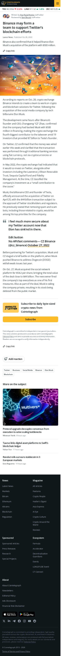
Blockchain (7, 511)
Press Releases (9, 548)
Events (36, 561)
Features (37, 491)
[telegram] (14, 621)
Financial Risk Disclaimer (13, 606)
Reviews (36, 530)
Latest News (8, 37)
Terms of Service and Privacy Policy (16, 651)
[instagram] (24, 621)
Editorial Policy (8, 336)
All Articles (37, 486)
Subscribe (30, 319)
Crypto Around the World (41, 523)
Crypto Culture (39, 516)
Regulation (7, 516)
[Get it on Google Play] (27, 614)
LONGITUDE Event (41, 566)
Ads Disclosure (9, 600)
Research (6, 553)
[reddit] (34, 621)
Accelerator (38, 548)
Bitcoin (5, 496)
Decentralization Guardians (40, 555)
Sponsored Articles (10, 543)
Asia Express (38, 506)
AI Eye (35, 511)
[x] (4, 621)
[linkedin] (9, 621)
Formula (36, 543)
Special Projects (9, 558)
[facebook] (19, 621)
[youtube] (29, 621)
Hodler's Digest (39, 501)
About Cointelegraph (11, 585)
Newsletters (7, 590)
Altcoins (5, 506)
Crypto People (39, 496)
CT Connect (38, 571)
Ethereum (6, 501)
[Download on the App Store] (9, 614)
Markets (6, 491)
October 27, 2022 (38, 245)
